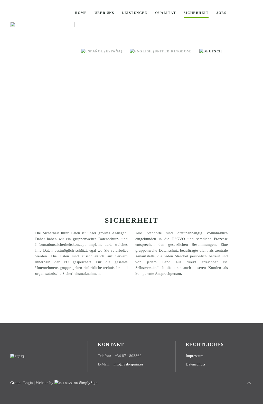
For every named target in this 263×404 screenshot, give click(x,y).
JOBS (221, 13)
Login (28, 383)
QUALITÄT (165, 13)
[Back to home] (42, 32)
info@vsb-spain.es (128, 364)
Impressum (194, 356)
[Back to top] (249, 383)
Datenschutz (195, 364)
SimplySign (88, 383)
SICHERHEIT (196, 13)
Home (81, 13)
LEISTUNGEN (134, 13)
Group (15, 383)
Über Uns (104, 13)
